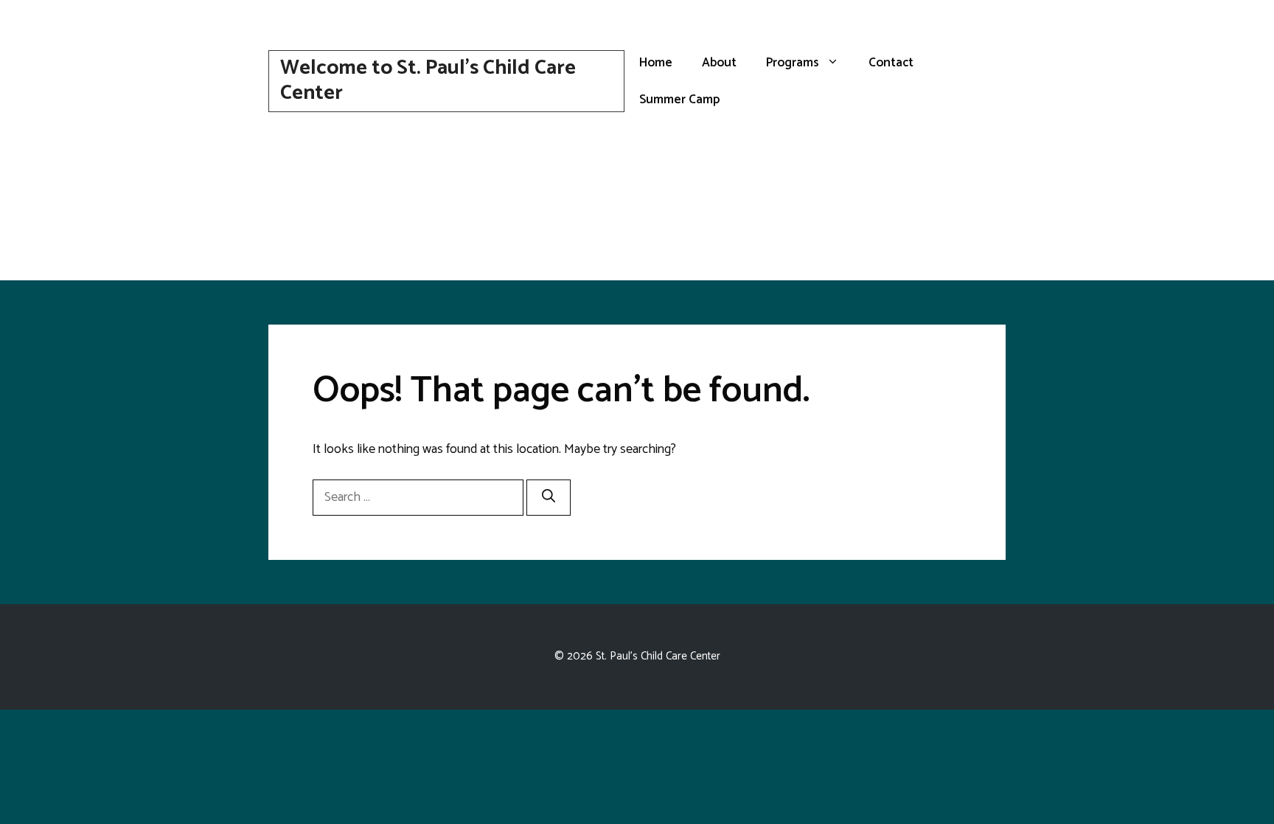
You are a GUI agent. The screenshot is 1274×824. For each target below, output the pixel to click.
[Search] (548, 497)
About (719, 62)
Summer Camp (679, 99)
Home (655, 62)
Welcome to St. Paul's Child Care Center (428, 80)
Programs (792, 62)
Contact (891, 62)
